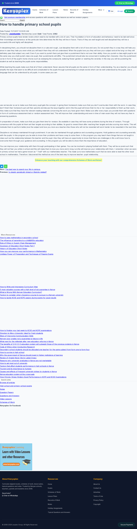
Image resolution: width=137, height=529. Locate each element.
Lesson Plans (55, 11)
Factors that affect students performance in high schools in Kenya (27, 366)
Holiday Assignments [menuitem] (87, 11)
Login (121, 11)
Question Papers (6, 392)
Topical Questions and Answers (59, 512)
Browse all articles (7, 382)
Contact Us (97, 488)
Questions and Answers (9, 396)
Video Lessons (6, 399)
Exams (35, 10)
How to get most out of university (13, 363)
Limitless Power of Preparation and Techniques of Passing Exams (26, 254)
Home (50, 484)
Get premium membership (14, 17)
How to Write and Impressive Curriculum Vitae (19, 287)
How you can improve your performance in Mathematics (23, 251)
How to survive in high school (12, 352)
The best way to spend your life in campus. (22, 169)
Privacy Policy (98, 500)
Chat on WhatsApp (125, 3)
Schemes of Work (43, 11)
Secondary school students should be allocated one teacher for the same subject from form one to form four (45, 350)
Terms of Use (98, 496)
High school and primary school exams (16, 386)
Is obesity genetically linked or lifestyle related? (28, 172)
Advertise (96, 492)
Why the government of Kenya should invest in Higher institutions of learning (31, 355)
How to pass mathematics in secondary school (19, 238)
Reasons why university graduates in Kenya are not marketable (25, 361)
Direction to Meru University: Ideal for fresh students (21, 333)
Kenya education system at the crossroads (17, 374)
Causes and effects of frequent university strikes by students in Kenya (28, 371)
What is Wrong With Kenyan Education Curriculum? (21, 292)
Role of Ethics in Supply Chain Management (18, 243)
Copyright (96, 504)
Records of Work (74, 11)
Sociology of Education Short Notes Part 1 (17, 246)
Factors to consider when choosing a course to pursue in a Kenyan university (31, 295)
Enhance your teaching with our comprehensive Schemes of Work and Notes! (68, 160)
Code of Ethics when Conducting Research (17, 347)
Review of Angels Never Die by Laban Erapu (18, 358)
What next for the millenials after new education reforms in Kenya (27, 341)
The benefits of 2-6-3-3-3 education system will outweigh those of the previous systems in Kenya (39, 344)
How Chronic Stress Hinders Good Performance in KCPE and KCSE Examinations (33, 377)
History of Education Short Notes (13, 248)
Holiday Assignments (55, 508)
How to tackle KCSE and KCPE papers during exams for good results (28, 298)
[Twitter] (1, 166)
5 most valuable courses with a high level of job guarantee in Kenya (27, 289)
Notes (65, 10)
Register (130, 11)
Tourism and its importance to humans (15, 369)
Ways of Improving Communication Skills (16, 336)
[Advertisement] (64, 89)
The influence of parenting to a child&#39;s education (22, 240)
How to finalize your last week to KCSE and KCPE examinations (26, 330)
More (100, 10)
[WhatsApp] (5, 166)
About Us (96, 484)
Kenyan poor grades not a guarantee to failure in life (21, 339)
